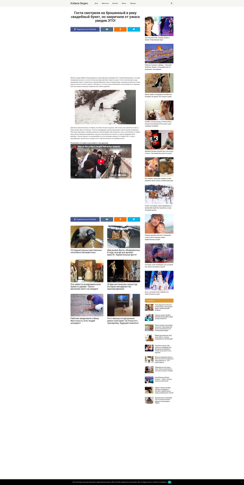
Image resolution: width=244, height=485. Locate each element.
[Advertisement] (105, 55)
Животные (105, 3)
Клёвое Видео (79, 3)
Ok (169, 482)
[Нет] (242, 482)
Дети (96, 3)
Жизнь (124, 3)
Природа (133, 3)
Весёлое (115, 3)
